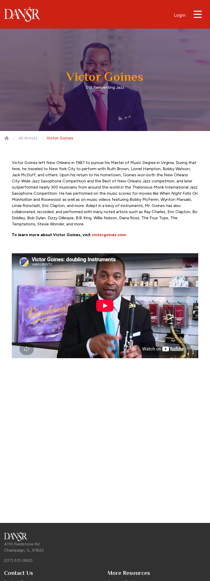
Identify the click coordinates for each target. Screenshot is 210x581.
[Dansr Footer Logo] (105, 536)
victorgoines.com (109, 234)
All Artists (27, 138)
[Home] (6, 138)
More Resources (129, 573)
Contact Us (18, 573)
